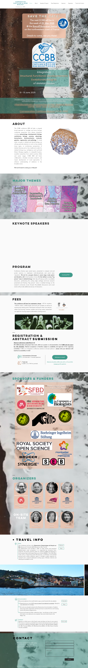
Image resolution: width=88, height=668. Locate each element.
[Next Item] (86, 580)
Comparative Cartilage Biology (37, 111)
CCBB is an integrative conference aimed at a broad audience (37, 348)
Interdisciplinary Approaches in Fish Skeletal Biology (43, 104)
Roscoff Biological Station (45, 26)
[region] (20, 243)
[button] (59, 357)
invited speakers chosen (31, 277)
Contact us (56, 364)
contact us (57, 386)
